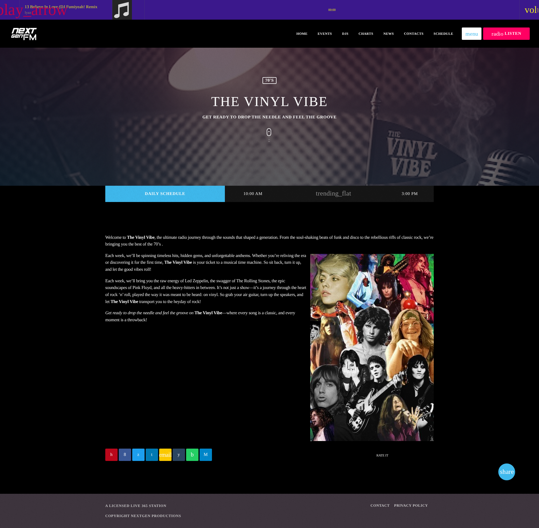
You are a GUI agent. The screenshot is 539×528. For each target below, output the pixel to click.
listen (506, 34)
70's (269, 80)
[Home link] (24, 34)
